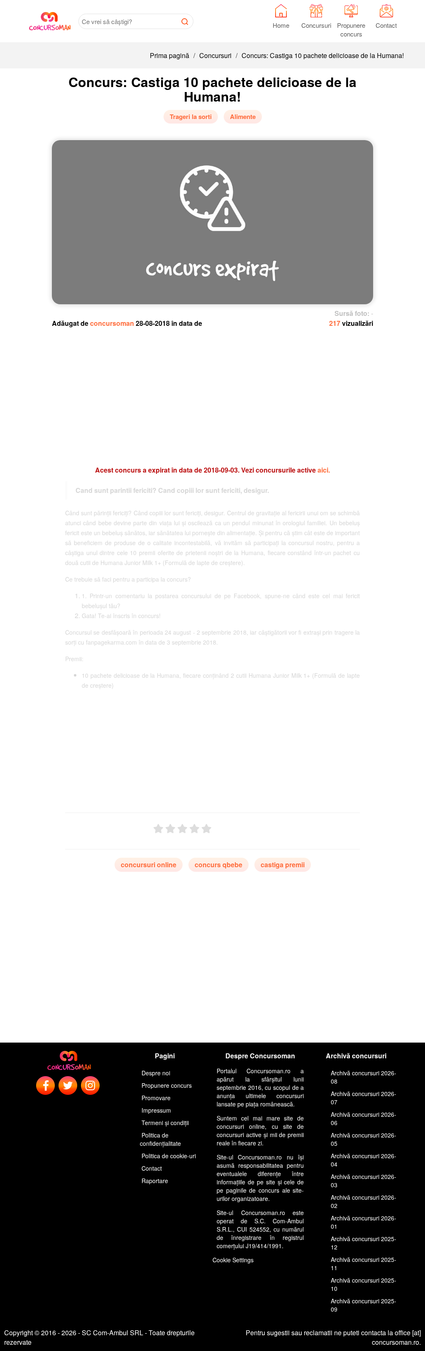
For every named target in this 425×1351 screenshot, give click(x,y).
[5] (206, 829)
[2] (170, 829)
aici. (324, 470)
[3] (182, 829)
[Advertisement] (212, 393)
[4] (194, 829)
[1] (158, 829)
